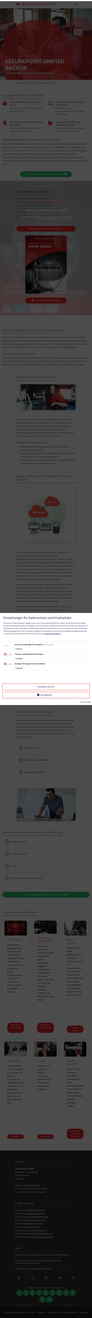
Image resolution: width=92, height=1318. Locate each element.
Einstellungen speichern (46, 686)
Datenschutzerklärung (52, 633)
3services (19, 658)
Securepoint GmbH (85, 702)
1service (18, 648)
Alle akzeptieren (46, 695)
